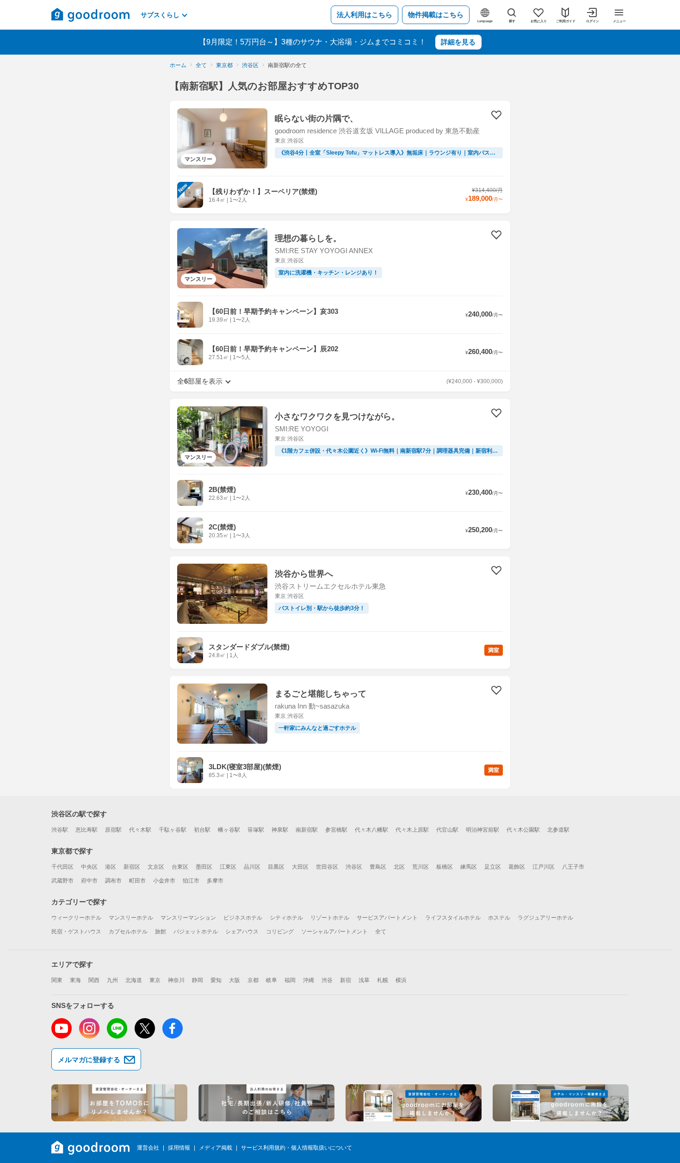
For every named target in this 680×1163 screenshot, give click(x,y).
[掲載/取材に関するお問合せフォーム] (561, 1102)
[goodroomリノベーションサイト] (119, 1102)
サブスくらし (160, 15)
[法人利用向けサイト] (266, 1102)
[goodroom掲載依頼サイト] (414, 1102)
